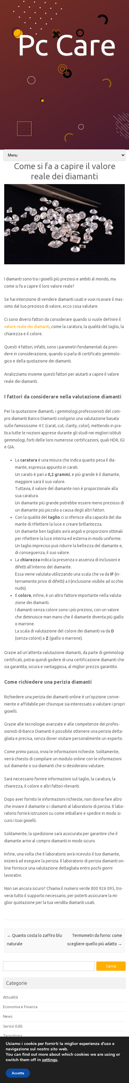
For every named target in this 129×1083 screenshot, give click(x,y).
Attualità (10, 997)
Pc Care (66, 44)
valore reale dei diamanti (27, 326)
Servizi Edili (12, 1026)
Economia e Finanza (20, 1007)
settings (49, 1060)
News (8, 1016)
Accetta (18, 1073)
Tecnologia (12, 1036)
